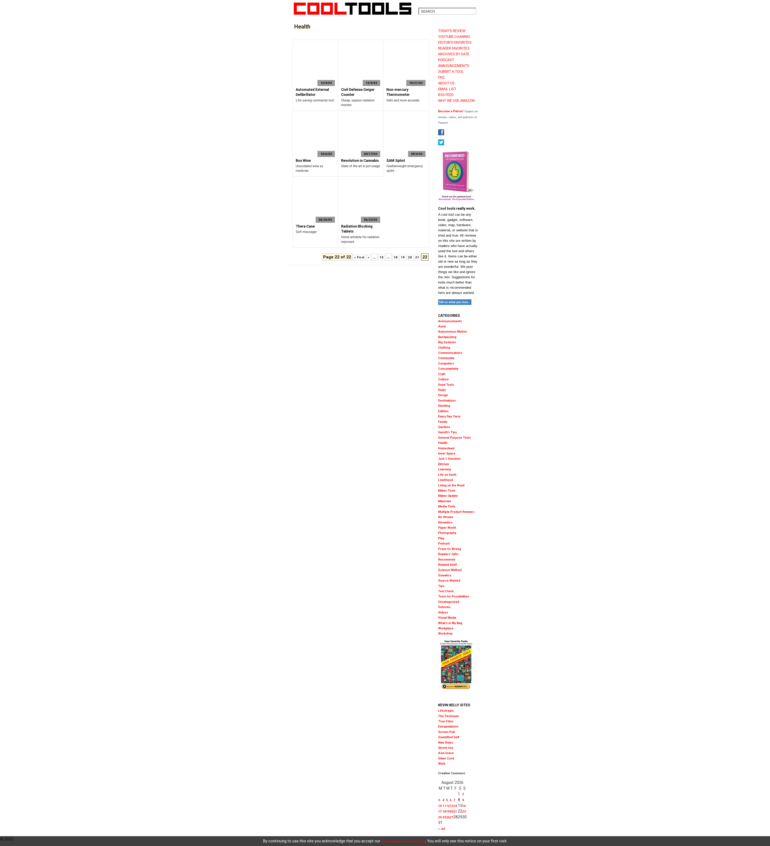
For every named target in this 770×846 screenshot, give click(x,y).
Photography (447, 533)
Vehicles (444, 607)
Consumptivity (448, 368)
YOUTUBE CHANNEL (454, 37)
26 (448, 817)
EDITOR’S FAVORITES (455, 42)
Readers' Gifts (448, 554)
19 (403, 257)
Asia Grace (446, 753)
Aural (442, 326)
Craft (441, 374)
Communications (450, 353)
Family (442, 422)
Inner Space (446, 453)
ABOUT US (446, 83)
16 (464, 806)
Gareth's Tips (447, 432)
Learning (444, 469)
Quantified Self (448, 737)
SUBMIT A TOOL (451, 72)
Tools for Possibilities (453, 596)
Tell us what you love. (454, 302)
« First (359, 257)
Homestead (446, 448)
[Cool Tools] (354, 9)
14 (455, 806)
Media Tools (446, 506)
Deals (442, 390)
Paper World (447, 527)
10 (382, 257)
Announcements (450, 321)
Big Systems (447, 342)
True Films (445, 721)
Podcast (444, 543)
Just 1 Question (449, 458)
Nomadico (445, 522)
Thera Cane (305, 226)
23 (464, 811)
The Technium (448, 716)
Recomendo (446, 559)
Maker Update (448, 496)
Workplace (445, 628)
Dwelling (444, 406)
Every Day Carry (449, 416)
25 (444, 817)
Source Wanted (449, 580)
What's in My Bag (450, 623)
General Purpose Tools (454, 437)
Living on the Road (451, 485)
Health (442, 443)
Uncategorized (448, 602)
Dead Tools (446, 385)
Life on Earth (447, 475)
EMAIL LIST (447, 89)
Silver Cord (446, 758)
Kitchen (443, 464)
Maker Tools (447, 490)
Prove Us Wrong (449, 549)
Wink (441, 763)
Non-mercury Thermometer (398, 92)
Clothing (444, 347)
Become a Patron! (450, 111)
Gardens (444, 427)
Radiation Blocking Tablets (357, 229)
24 (440, 817)
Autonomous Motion (452, 331)
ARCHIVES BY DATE (453, 54)
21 (417, 257)
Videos (443, 612)
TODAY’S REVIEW (451, 31)
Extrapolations (448, 726)
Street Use (445, 748)
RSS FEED (446, 95)
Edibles (443, 411)
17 (440, 811)
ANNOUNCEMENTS (453, 66)
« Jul (441, 829)
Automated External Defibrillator (312, 92)
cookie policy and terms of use (403, 841)
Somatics (444, 575)
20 (410, 257)
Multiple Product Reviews (456, 512)
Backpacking (447, 337)
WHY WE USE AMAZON (456, 101)
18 (396, 257)
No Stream (445, 517)
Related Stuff (447, 565)
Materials (444, 501)
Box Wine (303, 160)
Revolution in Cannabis (360, 160)
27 (451, 817)
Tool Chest (446, 591)
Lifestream (446, 710)
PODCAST (446, 60)
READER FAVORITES (454, 48)
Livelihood (445, 480)
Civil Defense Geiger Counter (358, 92)
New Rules (445, 742)
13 (451, 806)
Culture (443, 379)
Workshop (445, 633)
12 (448, 806)
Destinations (447, 400)
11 (444, 806)
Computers (446, 363)
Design (443, 395)
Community (446, 358)
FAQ (441, 77)
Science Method (450, 570)
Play (441, 538)
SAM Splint (395, 160)
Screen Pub (446, 732)
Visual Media (447, 617)
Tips (441, 586)
